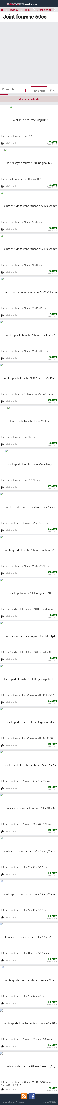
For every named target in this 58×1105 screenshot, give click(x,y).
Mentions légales (8, 1102)
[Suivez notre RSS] (25, 1095)
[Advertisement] (29, 53)
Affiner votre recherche (29, 99)
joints (27, 9)
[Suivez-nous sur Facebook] (33, 1095)
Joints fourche (44, 9)
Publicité (21, 1102)
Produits (14, 9)
